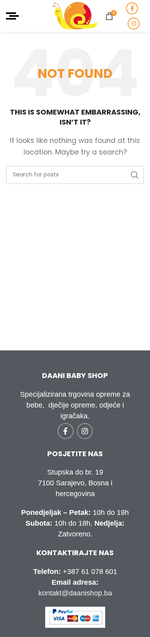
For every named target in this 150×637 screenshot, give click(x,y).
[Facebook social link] (132, 8)
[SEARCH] (135, 175)
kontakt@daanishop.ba (75, 593)
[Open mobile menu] (12, 16)
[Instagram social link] (134, 24)
